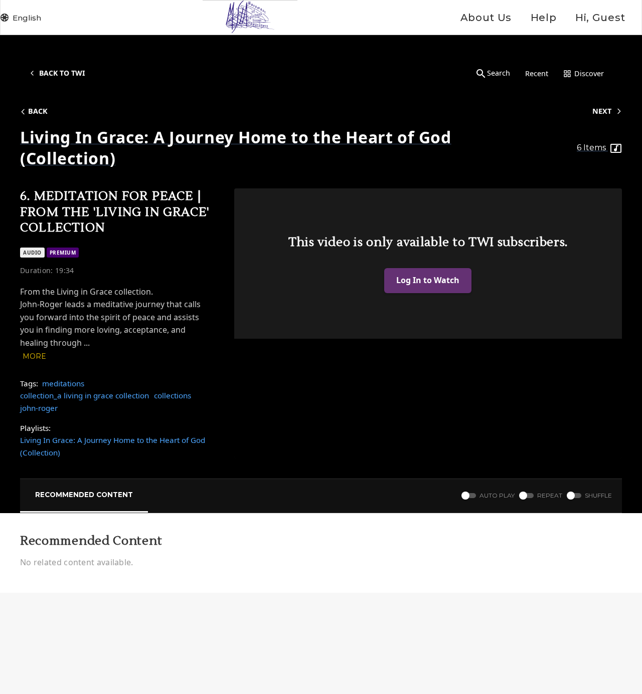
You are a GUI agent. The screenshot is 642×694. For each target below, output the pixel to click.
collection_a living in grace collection (84, 395)
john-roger (39, 408)
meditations (63, 383)
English (27, 18)
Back (38, 111)
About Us (486, 18)
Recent (536, 73)
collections (172, 395)
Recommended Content (84, 495)
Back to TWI (62, 73)
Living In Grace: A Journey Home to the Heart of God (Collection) (112, 446)
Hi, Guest (600, 18)
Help (543, 18)
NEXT (601, 111)
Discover (589, 73)
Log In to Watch (427, 280)
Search (498, 73)
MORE (34, 356)
